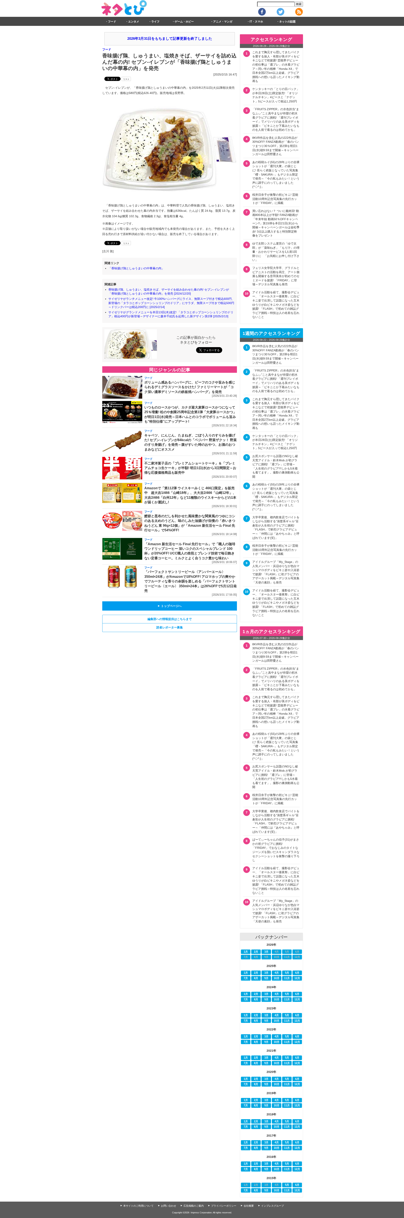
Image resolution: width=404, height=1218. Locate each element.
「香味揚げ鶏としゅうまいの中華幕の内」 (136, 268)
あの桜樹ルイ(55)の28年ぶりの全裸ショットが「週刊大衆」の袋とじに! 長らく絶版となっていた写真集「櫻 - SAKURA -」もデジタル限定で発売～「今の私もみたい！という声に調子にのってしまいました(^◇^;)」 (275, 174)
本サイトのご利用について (138, 1205)
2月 (256, 951)
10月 (276, 978)
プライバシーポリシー (223, 1205)
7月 (246, 978)
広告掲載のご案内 (193, 1205)
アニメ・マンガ (222, 21)
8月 (256, 978)
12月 (297, 978)
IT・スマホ (256, 21)
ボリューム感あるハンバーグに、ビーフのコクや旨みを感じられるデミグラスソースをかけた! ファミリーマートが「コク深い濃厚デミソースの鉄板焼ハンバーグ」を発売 (189, 387)
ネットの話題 (287, 21)
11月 (287, 978)
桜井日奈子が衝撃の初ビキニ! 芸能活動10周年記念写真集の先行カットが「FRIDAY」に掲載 (275, 199)
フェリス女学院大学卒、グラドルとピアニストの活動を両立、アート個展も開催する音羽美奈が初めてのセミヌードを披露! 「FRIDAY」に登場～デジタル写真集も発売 (275, 276)
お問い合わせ (168, 1205)
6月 (297, 972)
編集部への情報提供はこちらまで (170, 619)
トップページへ (170, 606)
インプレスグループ (272, 1205)
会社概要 (249, 1205)
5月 (287, 972)
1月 (246, 951)
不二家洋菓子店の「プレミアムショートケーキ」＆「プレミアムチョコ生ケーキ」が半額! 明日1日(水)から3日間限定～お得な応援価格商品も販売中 (190, 468)
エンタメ (133, 21)
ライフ (155, 21)
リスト (126, 79)
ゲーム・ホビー (184, 21)
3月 (266, 951)
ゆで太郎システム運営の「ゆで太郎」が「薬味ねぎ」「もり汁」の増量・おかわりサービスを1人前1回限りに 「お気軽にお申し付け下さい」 (275, 252)
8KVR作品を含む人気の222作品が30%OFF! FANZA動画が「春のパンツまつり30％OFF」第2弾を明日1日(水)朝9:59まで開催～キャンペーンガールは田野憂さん (275, 146)
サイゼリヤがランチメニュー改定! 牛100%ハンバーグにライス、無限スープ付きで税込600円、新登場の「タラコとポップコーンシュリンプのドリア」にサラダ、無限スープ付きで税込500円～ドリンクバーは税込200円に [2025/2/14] (171, 303)
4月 (277, 972)
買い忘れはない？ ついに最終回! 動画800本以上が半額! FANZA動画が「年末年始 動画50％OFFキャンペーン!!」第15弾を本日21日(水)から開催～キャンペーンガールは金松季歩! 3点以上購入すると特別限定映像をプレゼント (275, 223)
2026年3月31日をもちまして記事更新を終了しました (169, 39)
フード (112, 21)
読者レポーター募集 (169, 627)
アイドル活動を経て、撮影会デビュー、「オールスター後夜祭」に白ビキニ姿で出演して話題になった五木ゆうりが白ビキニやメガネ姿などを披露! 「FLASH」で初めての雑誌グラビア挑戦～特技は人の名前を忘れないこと (275, 305)
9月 (266, 978)
